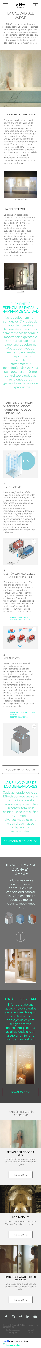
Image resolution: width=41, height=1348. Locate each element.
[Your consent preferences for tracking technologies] (4, 1344)
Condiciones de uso (13, 1330)
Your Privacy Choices (18, 1341)
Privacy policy (30, 1330)
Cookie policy (13, 1333)
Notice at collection (11, 1345)
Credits (30, 1333)
